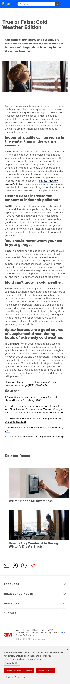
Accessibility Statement (27, 633)
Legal (18, 630)
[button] (14, 677)
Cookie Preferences (25, 635)
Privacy (26, 630)
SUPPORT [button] (10, 613)
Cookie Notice (11, 663)
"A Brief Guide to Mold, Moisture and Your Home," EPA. (34, 429)
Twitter (24, 565)
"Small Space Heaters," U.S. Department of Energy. (36, 436)
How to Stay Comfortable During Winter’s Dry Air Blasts (33, 545)
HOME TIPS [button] (11, 603)
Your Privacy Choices (50, 633)
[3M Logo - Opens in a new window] (8, 4)
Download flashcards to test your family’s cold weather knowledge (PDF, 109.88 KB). (31, 383)
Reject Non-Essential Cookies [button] (19, 671)
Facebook (15, 565)
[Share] (32, 565)
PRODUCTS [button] (11, 584)
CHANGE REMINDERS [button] (18, 594)
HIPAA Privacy (39, 630)
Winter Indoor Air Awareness (31, 501)
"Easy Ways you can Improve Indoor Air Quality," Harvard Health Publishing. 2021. (33, 398)
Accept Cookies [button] (45, 671)
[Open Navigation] (65, 4)
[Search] (57, 4)
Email (6, 565)
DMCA (51, 630)
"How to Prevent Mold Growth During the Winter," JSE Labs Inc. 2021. (34, 420)
